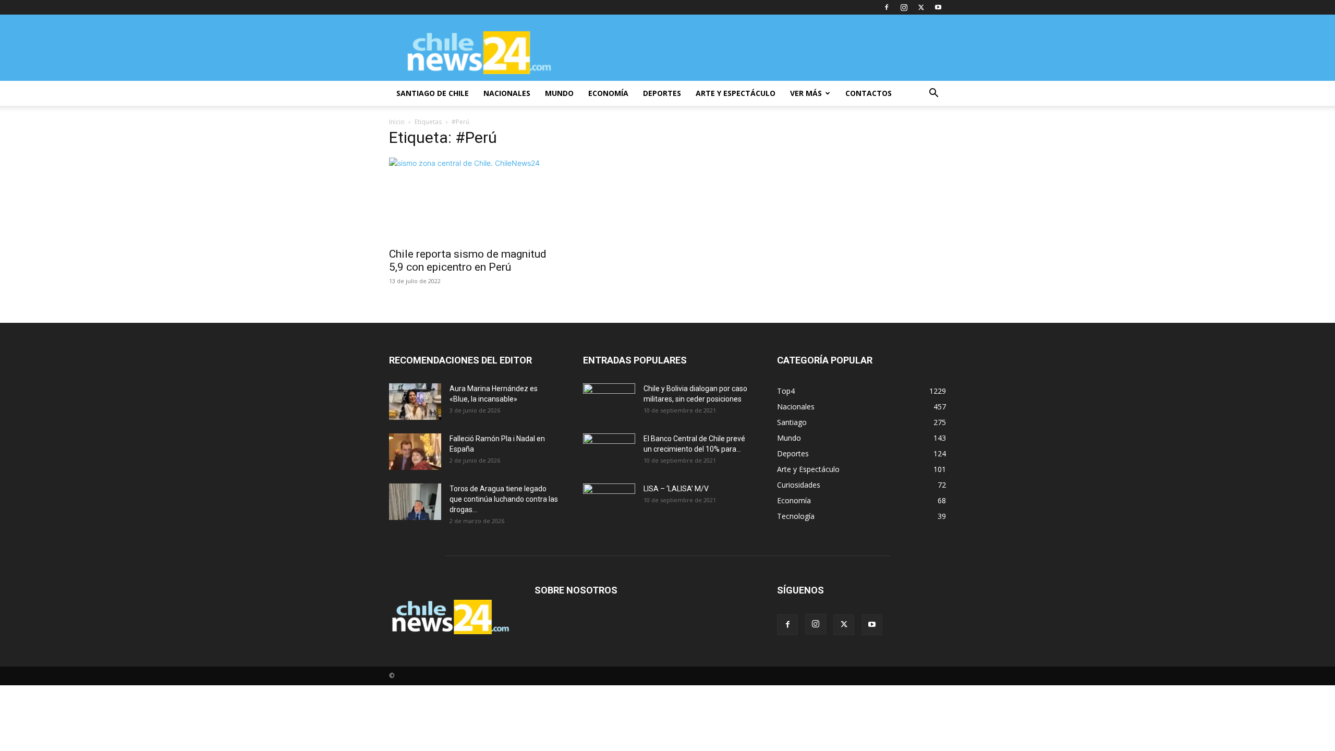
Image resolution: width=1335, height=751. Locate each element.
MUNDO (559, 93)
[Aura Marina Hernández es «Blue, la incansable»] (415, 401)
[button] (933, 94)
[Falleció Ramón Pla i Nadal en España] (415, 451)
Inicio (397, 121)
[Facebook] (886, 7)
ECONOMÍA (608, 93)
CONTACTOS (868, 93)
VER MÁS (806, 93)
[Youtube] (938, 7)
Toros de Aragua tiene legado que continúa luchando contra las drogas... (504, 499)
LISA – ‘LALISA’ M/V (676, 488)
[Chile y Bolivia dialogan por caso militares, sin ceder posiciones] (609, 401)
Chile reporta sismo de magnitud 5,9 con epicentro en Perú (468, 260)
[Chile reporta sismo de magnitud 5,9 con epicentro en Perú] (473, 199)
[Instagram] (904, 7)
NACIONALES (506, 93)
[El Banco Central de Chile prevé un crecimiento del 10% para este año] (609, 451)
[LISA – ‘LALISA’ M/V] (609, 501)
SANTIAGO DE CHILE (432, 93)
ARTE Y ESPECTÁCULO (735, 93)
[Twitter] (921, 7)
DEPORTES (662, 93)
